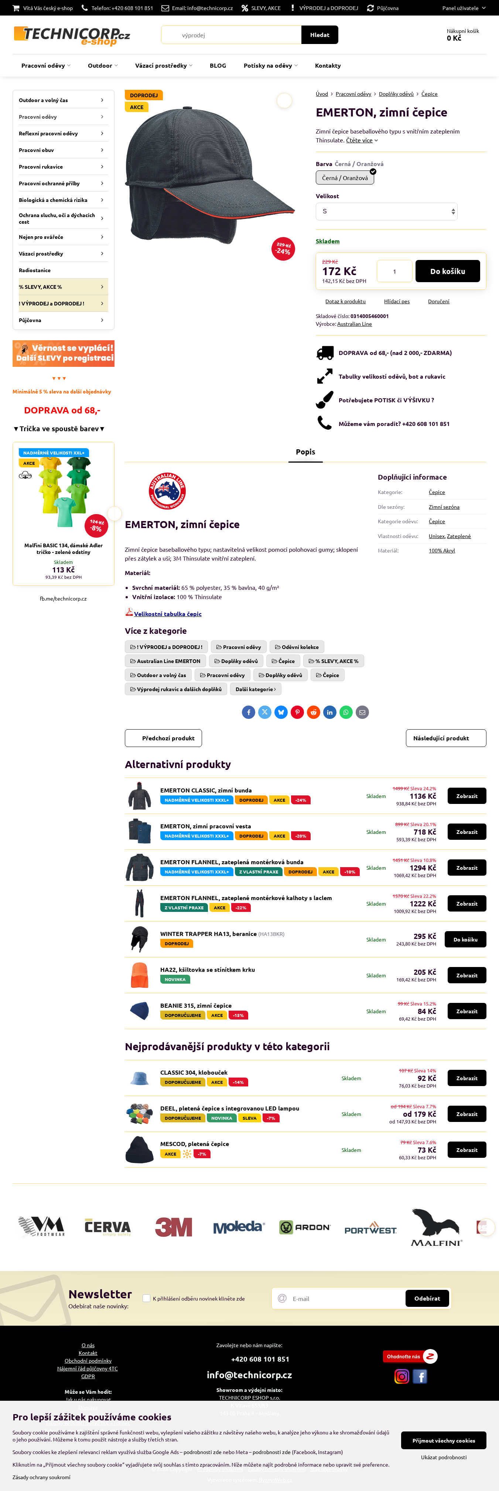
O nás (88, 1345)
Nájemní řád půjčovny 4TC (87, 1368)
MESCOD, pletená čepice (194, 1143)
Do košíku (447, 271)
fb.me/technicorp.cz (63, 598)
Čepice (437, 491)
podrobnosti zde (203, 1451)
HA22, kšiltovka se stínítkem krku (207, 969)
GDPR (88, 1376)
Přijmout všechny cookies (444, 1440)
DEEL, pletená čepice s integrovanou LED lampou (229, 1108)
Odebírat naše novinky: (98, 1305)
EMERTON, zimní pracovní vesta (205, 826)
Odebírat (427, 1298)
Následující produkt (441, 738)
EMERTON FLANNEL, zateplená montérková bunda (232, 862)
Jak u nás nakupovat (88, 1399)
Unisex (437, 535)
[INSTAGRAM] (401, 1381)
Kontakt (88, 1352)
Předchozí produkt (168, 738)
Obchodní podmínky (88, 1360)
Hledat (319, 34)
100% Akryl (442, 550)
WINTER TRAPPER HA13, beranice (208, 933)
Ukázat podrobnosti (444, 1457)
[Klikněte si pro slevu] (64, 364)
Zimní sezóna (444, 506)
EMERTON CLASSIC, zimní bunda (206, 790)
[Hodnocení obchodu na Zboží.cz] (410, 1361)
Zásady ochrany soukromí (42, 1477)
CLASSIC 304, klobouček (194, 1072)
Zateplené (459, 535)
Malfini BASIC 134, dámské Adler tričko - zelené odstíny (63, 548)
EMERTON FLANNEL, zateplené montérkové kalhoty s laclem (246, 898)
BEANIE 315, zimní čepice (196, 1005)
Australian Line (354, 323)
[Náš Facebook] (420, 1381)
